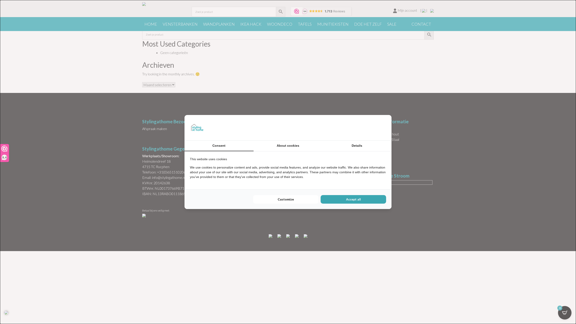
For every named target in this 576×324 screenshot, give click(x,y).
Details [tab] (357, 145)
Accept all (353, 199)
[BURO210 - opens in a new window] (369, 127)
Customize (286, 199)
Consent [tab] (218, 145)
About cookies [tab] (288, 145)
